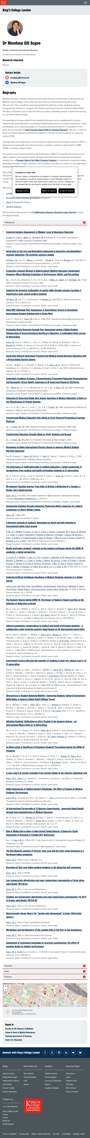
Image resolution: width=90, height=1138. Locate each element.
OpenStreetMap (76, 1006)
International (12, 1085)
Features (8, 977)
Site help (56, 1134)
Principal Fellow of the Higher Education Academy (36, 160)
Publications (9, 223)
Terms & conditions (9, 1134)
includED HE (11, 194)
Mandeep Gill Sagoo (18, 82)
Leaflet (67, 1006)
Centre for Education (13, 1039)
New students (33, 1074)
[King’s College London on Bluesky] (80, 1052)
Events (75, 1077)
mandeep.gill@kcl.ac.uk (20, 77)
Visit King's (75, 1085)
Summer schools (12, 1088)
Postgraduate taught (12, 1077)
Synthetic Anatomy (14, 207)
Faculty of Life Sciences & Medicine (19, 1028)
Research (8, 966)
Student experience (12, 1092)
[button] (45, 993)
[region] (45, 182)
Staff (33, 1081)
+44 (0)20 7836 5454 (10, 1107)
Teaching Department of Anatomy (18, 1036)
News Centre (75, 1074)
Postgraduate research (12, 1081)
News (6, 971)
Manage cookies (79, 1134)
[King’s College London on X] (52, 1052)
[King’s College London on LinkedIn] (66, 1052)
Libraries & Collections (54, 1081)
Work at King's (75, 1088)
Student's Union (75, 1081)
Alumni (33, 1085)
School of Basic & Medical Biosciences (20, 1032)
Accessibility (66, 1134)
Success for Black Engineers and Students (23, 198)
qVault (8, 202)
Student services (54, 1074)
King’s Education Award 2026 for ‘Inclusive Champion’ (46, 130)
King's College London (17, 10)
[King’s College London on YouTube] (73, 1052)
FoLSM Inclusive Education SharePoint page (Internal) (54, 213)
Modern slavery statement (41, 1134)
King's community (75, 1092)
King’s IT (54, 1085)
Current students (33, 1077)
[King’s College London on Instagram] (59, 1052)
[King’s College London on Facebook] (45, 1052)
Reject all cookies (49, 191)
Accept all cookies (66, 191)
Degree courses (12, 1074)
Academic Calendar (54, 1088)
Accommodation (54, 1077)
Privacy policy (24, 1134)
